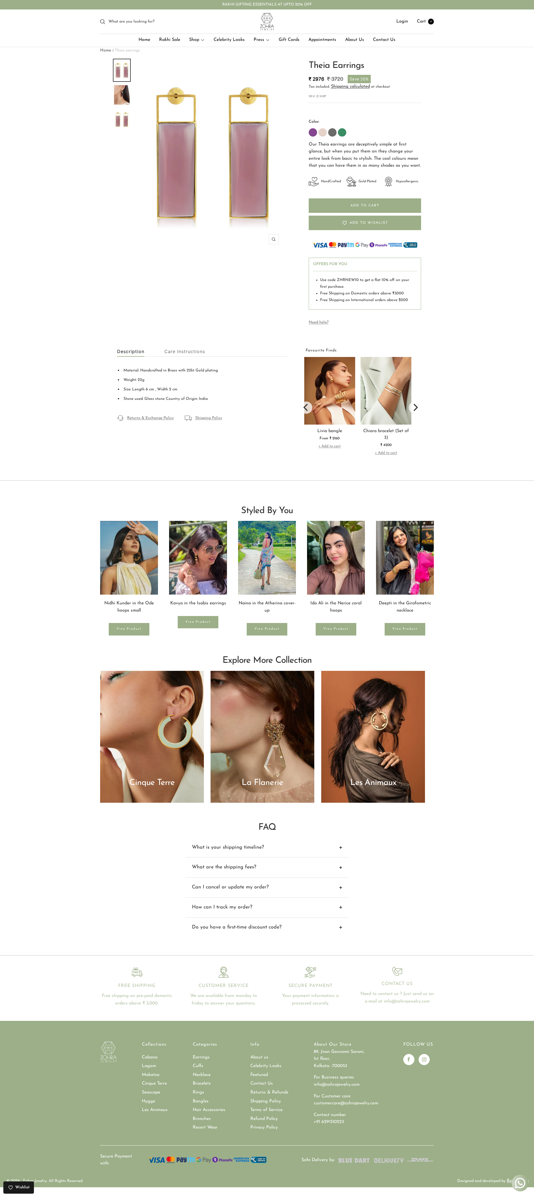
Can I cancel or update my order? (230, 887)
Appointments (322, 40)
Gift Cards (289, 40)
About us (259, 1057)
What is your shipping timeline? (228, 847)
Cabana (149, 1057)
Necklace (202, 1075)
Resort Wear (205, 1127)
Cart (424, 21)
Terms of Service (266, 1110)
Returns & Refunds (269, 1092)
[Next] (415, 408)
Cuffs (198, 1066)
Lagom (149, 1066)
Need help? (318, 322)
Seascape (151, 1092)
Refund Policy (264, 1119)
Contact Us (384, 40)
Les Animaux (154, 1110)
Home (144, 40)
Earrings (201, 1057)
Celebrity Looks (229, 40)
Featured (259, 1075)
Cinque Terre (154, 1083)
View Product (129, 628)
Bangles (201, 1101)
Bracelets (202, 1083)
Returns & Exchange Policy (150, 418)
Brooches (202, 1119)
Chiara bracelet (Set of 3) (386, 434)
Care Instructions (184, 351)
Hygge (148, 1101)
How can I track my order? (222, 907)
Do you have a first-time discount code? (236, 927)
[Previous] (306, 408)
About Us (354, 40)
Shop (194, 40)
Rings (198, 1092)
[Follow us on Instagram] (424, 1059)
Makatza (150, 1075)
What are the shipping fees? (224, 867)
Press (259, 40)
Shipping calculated (350, 86)
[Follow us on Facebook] (408, 1059)
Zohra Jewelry (35, 1181)
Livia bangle (329, 431)
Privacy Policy (264, 1127)
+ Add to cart (329, 446)
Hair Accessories (209, 1110)
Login (402, 21)
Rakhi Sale (169, 40)
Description (130, 351)
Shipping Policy (208, 418)
